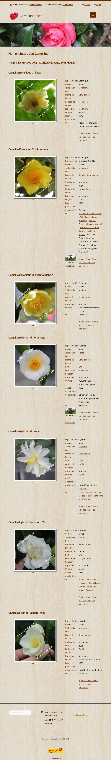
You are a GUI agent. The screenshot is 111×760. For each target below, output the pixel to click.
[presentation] (11, 104)
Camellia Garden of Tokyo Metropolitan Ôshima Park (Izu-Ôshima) (91, 496)
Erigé (81, 185)
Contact (87, 5)
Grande (82, 537)
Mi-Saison (83, 102)
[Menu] (93, 15)
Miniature (83, 87)
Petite (81, 352)
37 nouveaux (68, 5)
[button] (33, 123)
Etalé (81, 460)
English (98, 5)
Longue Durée (85, 189)
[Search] (101, 16)
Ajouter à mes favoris (88, 133)
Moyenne (83, 446)
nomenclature (36, 5)
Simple (82, 175)
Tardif (81, 464)
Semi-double (84, 94)
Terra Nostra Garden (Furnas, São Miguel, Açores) (89, 231)
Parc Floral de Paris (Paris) (90, 213)
